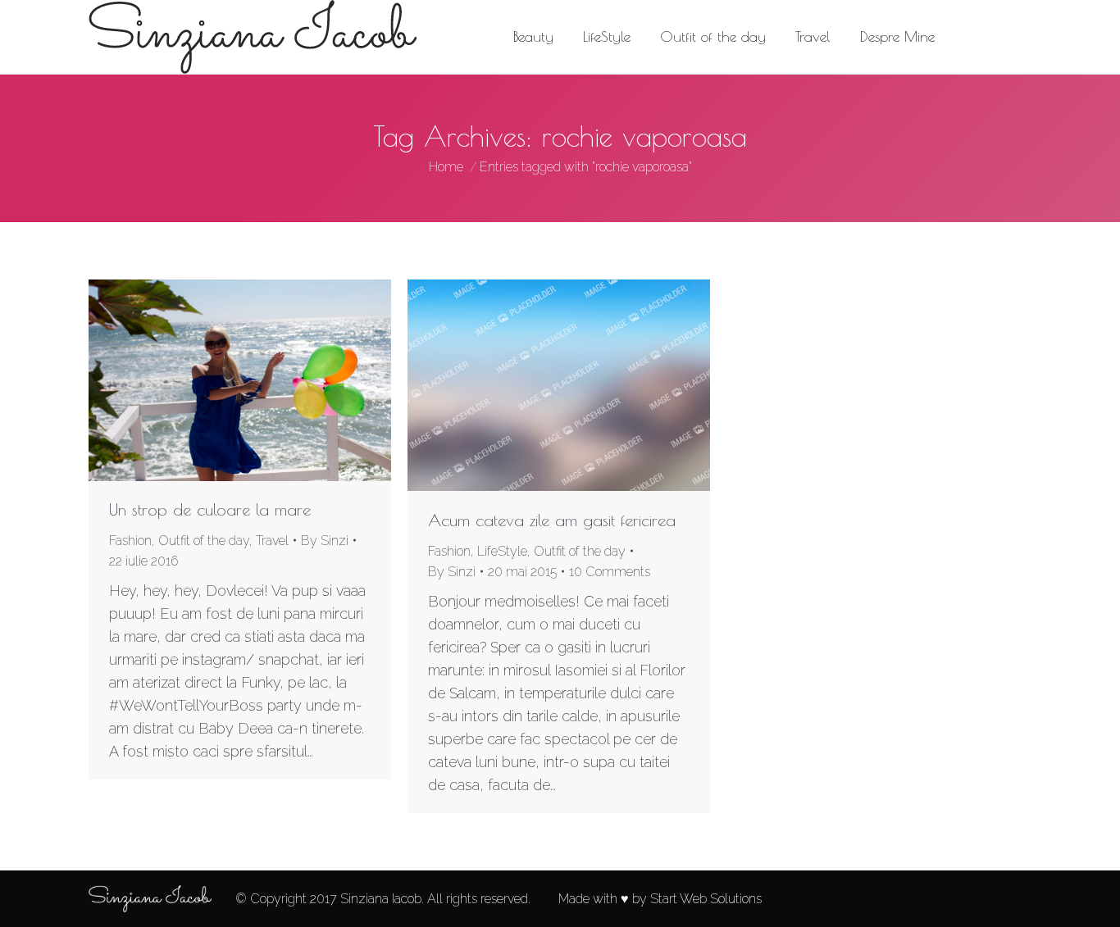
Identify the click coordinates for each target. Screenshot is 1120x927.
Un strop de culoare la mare (210, 509)
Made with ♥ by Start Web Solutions (660, 899)
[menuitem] (533, 36)
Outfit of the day (203, 540)
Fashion (130, 540)
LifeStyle (502, 551)
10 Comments (609, 571)
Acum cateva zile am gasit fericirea (552, 520)
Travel (272, 540)
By (324, 540)
